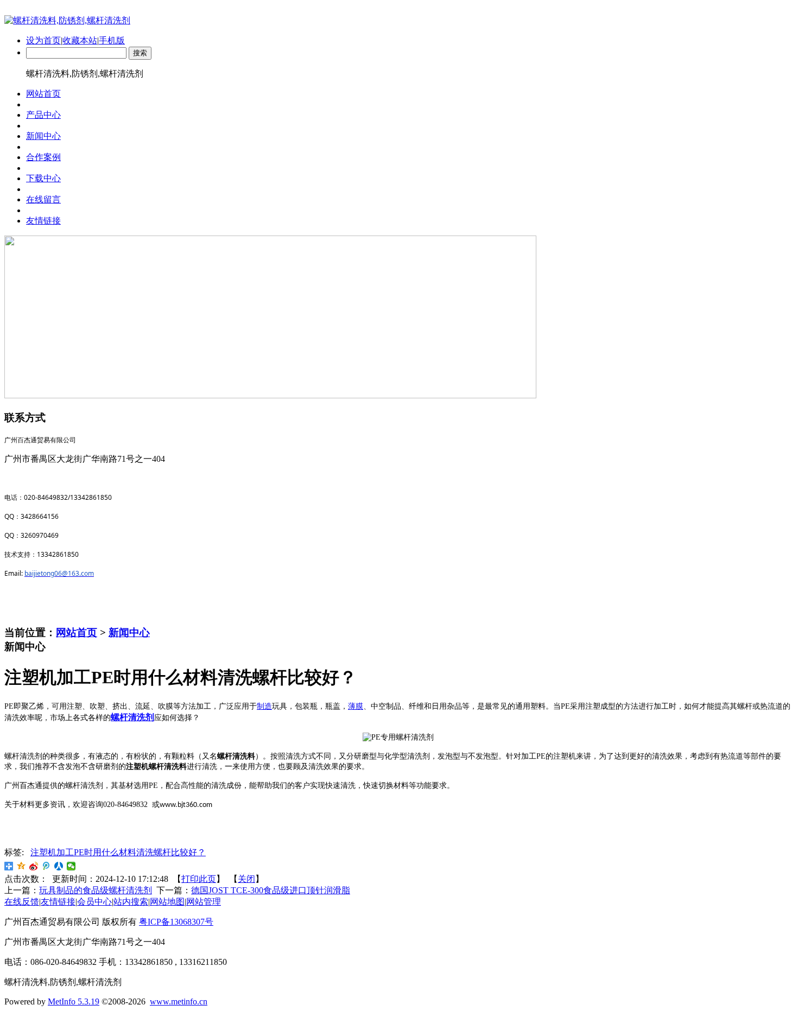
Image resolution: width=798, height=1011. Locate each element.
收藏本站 (79, 40)
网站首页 (76, 632)
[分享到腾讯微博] (46, 866)
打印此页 (198, 878)
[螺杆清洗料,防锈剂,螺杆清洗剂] (67, 20)
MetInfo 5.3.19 (73, 1001)
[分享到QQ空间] (21, 866)
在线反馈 (21, 901)
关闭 (246, 878)
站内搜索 (130, 901)
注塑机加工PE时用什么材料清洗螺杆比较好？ (118, 852)
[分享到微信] (71, 866)
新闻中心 (129, 632)
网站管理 (203, 901)
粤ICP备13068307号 (176, 921)
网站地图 (167, 901)
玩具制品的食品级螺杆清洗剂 (95, 890)
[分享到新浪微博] (34, 866)
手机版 (112, 40)
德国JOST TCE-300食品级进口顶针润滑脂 (270, 890)
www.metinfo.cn (178, 1001)
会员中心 (94, 901)
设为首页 (43, 40)
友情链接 (58, 901)
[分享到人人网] (59, 866)
